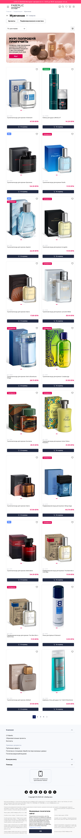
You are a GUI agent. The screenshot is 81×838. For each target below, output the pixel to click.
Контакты (9, 741)
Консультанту (11, 759)
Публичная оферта (13, 748)
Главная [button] (8, 11)
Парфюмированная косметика (32, 21)
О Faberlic (9, 735)
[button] (40, 2)
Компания (10, 730)
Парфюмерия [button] (17, 11)
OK (40, 831)
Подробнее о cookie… (35, 827)
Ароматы (11, 21)
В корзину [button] (24, 127)
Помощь (9, 765)
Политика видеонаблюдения (16, 754)
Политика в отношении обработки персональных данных (26, 751)
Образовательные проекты (16, 738)
